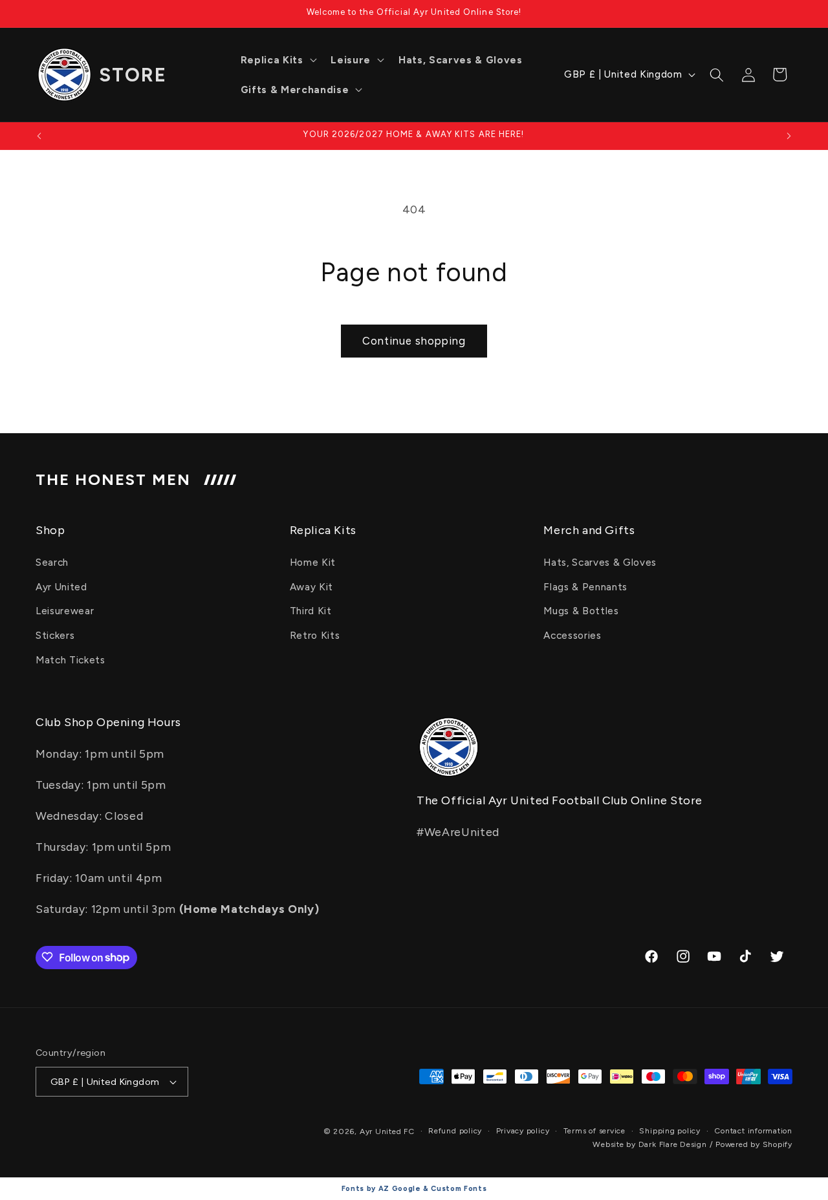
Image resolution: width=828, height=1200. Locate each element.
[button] (277, 60)
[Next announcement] (789, 135)
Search (52, 562)
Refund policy (455, 1130)
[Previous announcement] (39, 135)
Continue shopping (414, 340)
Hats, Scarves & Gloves (600, 562)
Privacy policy (523, 1130)
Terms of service (594, 1130)
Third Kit (311, 611)
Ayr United (61, 587)
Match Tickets (70, 660)
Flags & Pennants (585, 587)
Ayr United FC (387, 1131)
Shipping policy (670, 1130)
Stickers (55, 635)
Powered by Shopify (753, 1144)
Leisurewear (65, 611)
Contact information (753, 1130)
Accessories (572, 635)
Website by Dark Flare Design (650, 1144)
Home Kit (313, 562)
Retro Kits (315, 635)
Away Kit (311, 587)
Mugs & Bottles (580, 611)
